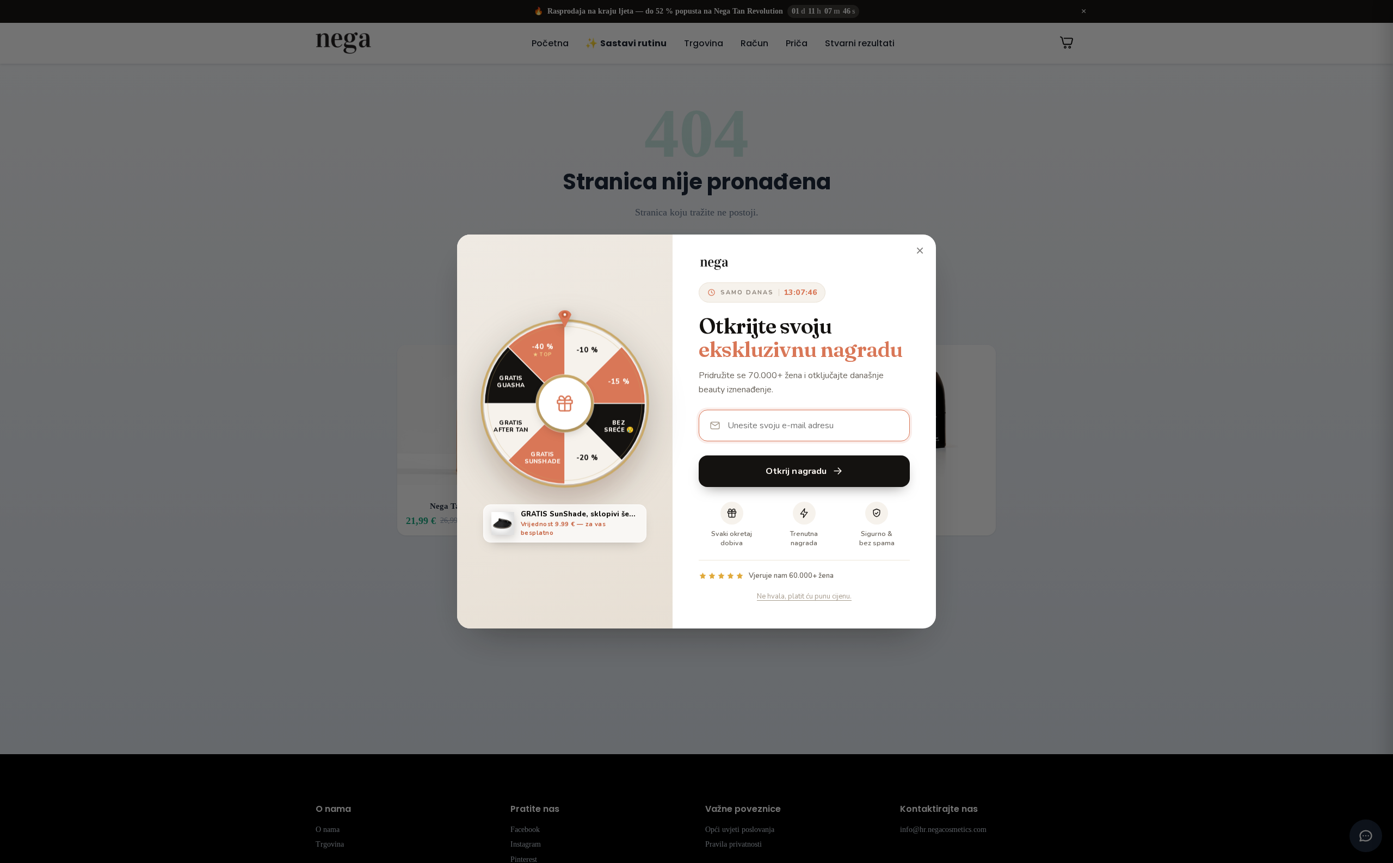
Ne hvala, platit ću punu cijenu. (804, 596)
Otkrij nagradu (796, 471)
